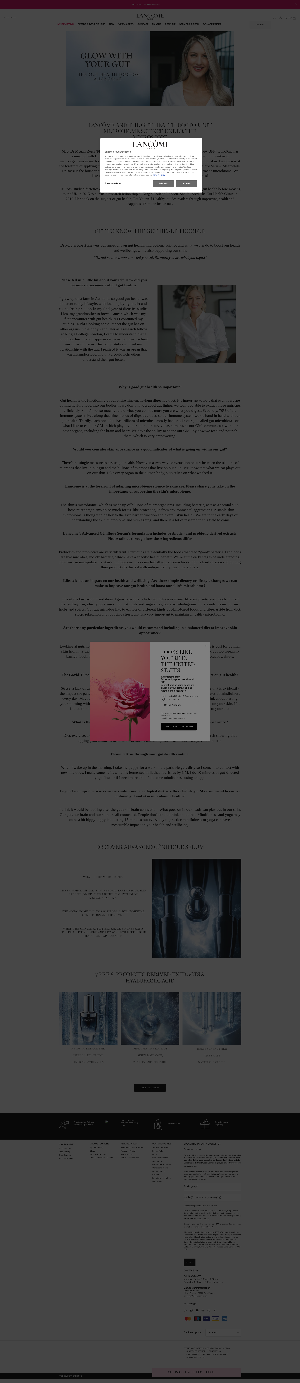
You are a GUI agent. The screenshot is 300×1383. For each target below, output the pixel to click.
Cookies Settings (113, 183)
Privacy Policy (159, 175)
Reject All (163, 183)
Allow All (186, 183)
